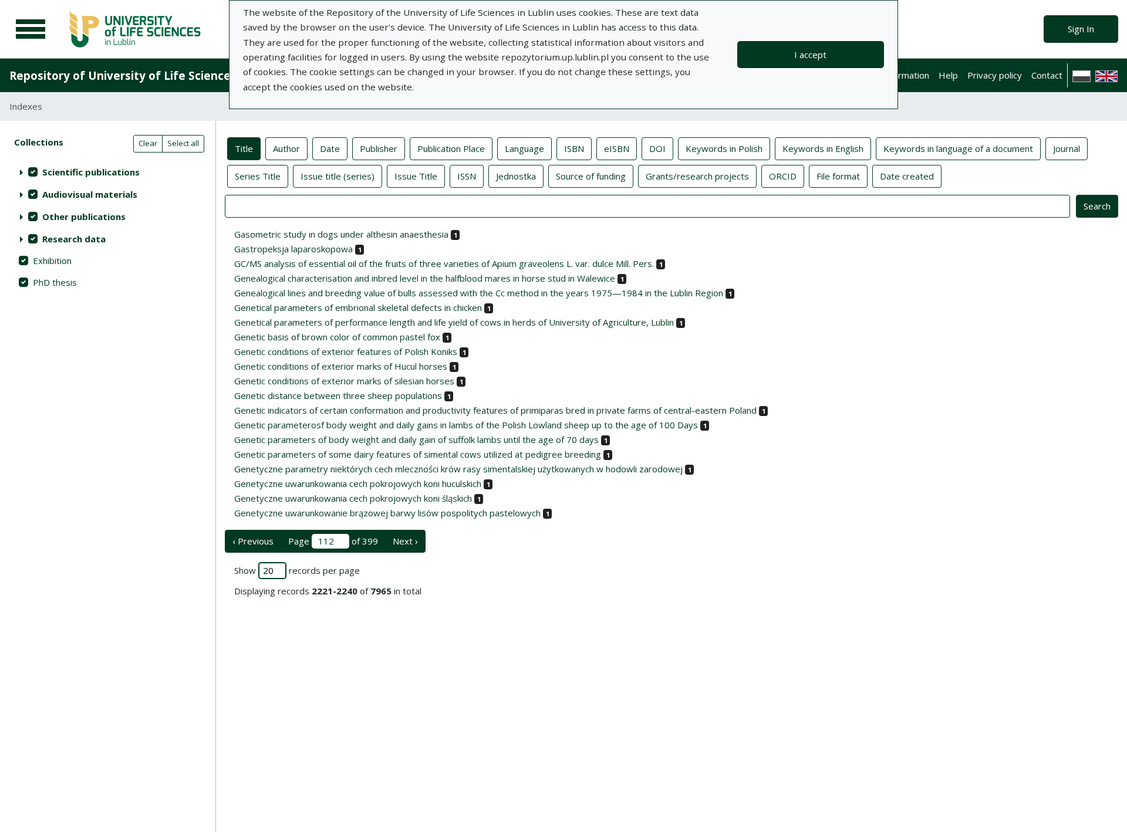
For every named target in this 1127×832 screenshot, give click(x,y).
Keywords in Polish (724, 148)
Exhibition (52, 260)
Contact (1046, 75)
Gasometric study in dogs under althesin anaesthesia (341, 234)
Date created (907, 176)
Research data (74, 239)
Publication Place (451, 148)
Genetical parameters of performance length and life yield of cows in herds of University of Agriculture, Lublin (454, 322)
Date (330, 148)
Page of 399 (333, 541)
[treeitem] (107, 172)
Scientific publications (91, 172)
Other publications (84, 216)
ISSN (466, 176)
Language (524, 148)
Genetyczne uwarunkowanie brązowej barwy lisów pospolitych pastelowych (387, 513)
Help (948, 75)
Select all (183, 143)
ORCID (783, 176)
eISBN (616, 148)
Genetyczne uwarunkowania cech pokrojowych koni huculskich (357, 483)
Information (905, 75)
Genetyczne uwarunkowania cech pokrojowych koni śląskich (353, 498)
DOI (657, 148)
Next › (405, 541)
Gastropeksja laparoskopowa (293, 249)
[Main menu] (30, 29)
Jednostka (516, 176)
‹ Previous (253, 541)
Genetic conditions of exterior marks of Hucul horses (340, 366)
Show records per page (297, 570)
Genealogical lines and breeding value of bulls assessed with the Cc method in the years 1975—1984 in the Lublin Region (478, 293)
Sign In (1081, 29)
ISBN (574, 148)
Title (244, 148)
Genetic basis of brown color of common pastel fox (337, 337)
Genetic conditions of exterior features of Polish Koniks (345, 351)
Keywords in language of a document (958, 148)
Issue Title (415, 176)
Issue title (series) (337, 176)
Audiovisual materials (89, 194)
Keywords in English (822, 148)
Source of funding (591, 176)
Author (286, 148)
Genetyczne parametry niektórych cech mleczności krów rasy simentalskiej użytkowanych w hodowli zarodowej (458, 469)
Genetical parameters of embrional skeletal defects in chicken (358, 307)
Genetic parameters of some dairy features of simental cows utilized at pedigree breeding (417, 454)
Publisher (378, 148)
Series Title (258, 176)
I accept (810, 54)
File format (838, 176)
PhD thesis (55, 282)
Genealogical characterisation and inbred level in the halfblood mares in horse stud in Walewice (424, 278)
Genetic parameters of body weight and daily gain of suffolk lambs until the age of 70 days (416, 439)
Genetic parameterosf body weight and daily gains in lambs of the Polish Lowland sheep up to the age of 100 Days (466, 425)
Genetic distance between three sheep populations (338, 395)
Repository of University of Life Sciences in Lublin (147, 75)
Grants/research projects (697, 176)
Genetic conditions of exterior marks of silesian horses (344, 381)
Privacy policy (994, 75)
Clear (148, 143)
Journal (1066, 148)
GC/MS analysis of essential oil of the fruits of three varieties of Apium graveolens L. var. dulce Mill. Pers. (444, 263)
